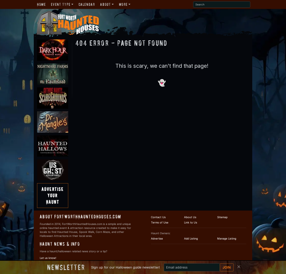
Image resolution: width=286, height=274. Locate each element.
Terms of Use (159, 222)
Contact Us (158, 217)
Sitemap (222, 217)
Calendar (87, 4)
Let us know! (48, 258)
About (105, 4)
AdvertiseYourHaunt (53, 195)
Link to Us (190, 222)
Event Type (60, 4)
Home (41, 4)
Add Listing (191, 238)
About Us (190, 217)
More (123, 4)
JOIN (227, 267)
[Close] (239, 267)
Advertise (157, 238)
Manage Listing (226, 238)
